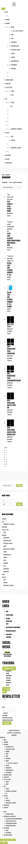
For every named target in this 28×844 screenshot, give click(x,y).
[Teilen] (10, 840)
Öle (12, 106)
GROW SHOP (7, 83)
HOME (6, 12)
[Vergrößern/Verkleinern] (2, 840)
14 (6, 461)
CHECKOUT (7, 159)
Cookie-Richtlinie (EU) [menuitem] (11, 821)
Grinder (13, 57)
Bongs (12, 27)
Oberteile (13, 140)
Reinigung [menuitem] (8, 758)
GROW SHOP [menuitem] (6, 777)
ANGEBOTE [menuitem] (6, 742)
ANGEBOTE (7, 19)
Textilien (4, 577)
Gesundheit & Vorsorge (16, 129)
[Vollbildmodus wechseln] (6, 840)
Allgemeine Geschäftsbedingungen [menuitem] (14, 818)
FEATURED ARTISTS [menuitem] (9, 814)
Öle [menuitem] (6, 793)
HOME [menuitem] (5, 739)
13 (6, 459)
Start (3, 175)
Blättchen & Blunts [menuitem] (10, 749)
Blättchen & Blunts (15, 49)
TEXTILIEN (7, 132)
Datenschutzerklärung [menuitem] (11, 823)
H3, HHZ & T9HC (8, 87)
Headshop (4, 535)
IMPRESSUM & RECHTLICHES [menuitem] (10, 816)
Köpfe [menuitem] (7, 754)
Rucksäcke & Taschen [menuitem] (11, 803)
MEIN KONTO (8, 155)
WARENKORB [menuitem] (8, 832)
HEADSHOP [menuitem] (6, 744)
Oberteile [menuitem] (8, 800)
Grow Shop (4, 527)
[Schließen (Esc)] (14, 840)
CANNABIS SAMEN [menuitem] (7, 775)
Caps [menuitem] (7, 798)
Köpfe (12, 34)
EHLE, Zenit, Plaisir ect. (18, 31)
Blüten (12, 91)
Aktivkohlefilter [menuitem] (9, 747)
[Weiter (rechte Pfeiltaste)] (6, 843)
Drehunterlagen (15, 61)
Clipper (12, 53)
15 (6, 464)
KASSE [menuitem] (7, 830)
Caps (12, 136)
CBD (6, 98)
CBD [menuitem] (5, 786)
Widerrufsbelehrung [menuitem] (11, 825)
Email (3, 707)
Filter (19, 504)
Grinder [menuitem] (7, 751)
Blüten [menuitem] (7, 782)
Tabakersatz (6, 568)
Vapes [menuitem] (7, 784)
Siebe (12, 38)
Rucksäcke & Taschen (16, 147)
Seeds (3, 574)
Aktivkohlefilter (15, 46)
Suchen (19, 485)
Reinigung (13, 68)
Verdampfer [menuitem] (8, 768)
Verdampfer (14, 42)
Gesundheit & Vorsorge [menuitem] (11, 791)
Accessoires (14, 65)
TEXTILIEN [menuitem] (6, 796)
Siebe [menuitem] (7, 756)
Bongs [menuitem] (7, 761)
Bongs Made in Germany (9, 549)
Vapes (12, 95)
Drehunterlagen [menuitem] (9, 770)
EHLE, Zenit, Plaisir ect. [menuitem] (13, 763)
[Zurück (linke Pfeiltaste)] (2, 843)
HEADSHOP (7, 23)
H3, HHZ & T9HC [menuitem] (7, 779)
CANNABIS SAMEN (9, 80)
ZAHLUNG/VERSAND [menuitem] (8, 835)
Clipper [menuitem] (7, 765)
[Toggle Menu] (3, 9)
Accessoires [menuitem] (8, 772)
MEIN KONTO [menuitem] (6, 805)
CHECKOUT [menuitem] (6, 807)
